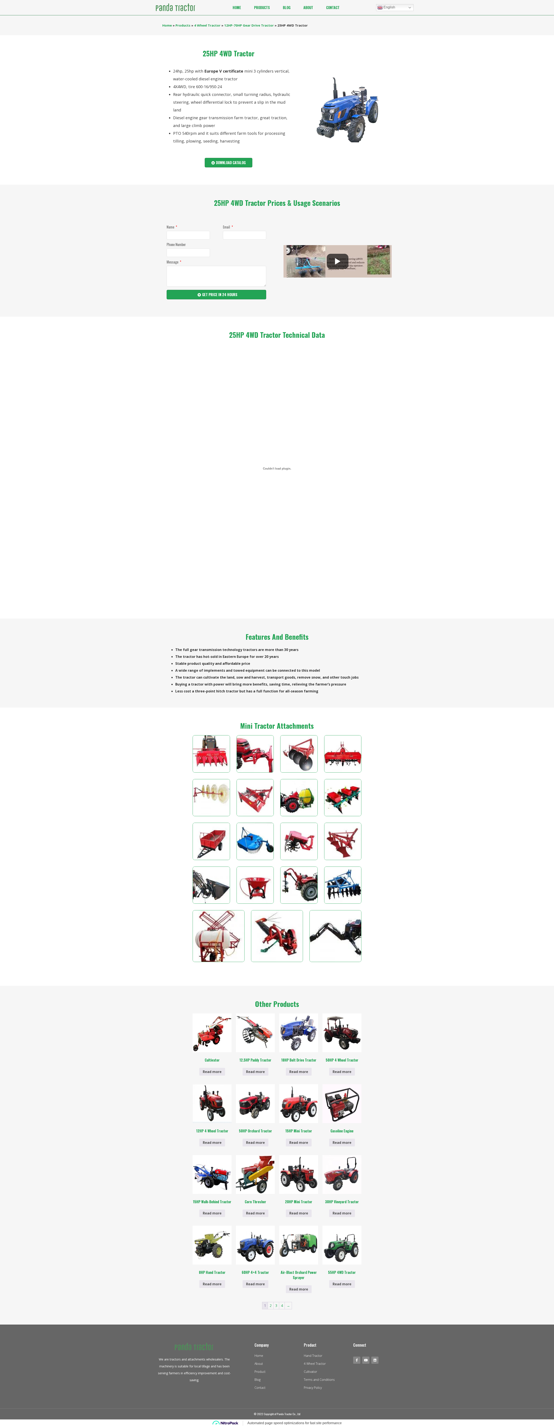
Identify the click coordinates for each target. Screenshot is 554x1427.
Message (173, 262)
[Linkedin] (374, 1360)
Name (171, 227)
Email (227, 227)
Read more (212, 1071)
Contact (333, 7)
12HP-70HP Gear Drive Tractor (249, 25)
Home (237, 7)
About (308, 7)
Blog (286, 7)
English (389, 7)
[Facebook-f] (356, 1360)
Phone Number (176, 245)
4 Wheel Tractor (207, 25)
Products (262, 7)
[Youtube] (365, 1360)
